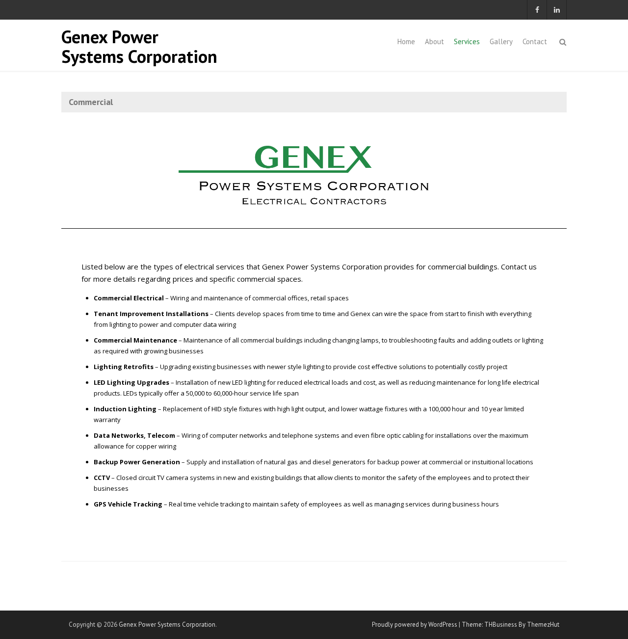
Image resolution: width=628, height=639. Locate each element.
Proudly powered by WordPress (414, 624)
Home (406, 41)
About (434, 41)
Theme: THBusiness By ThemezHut (510, 624)
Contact (535, 41)
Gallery (501, 41)
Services (467, 41)
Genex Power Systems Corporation (139, 46)
